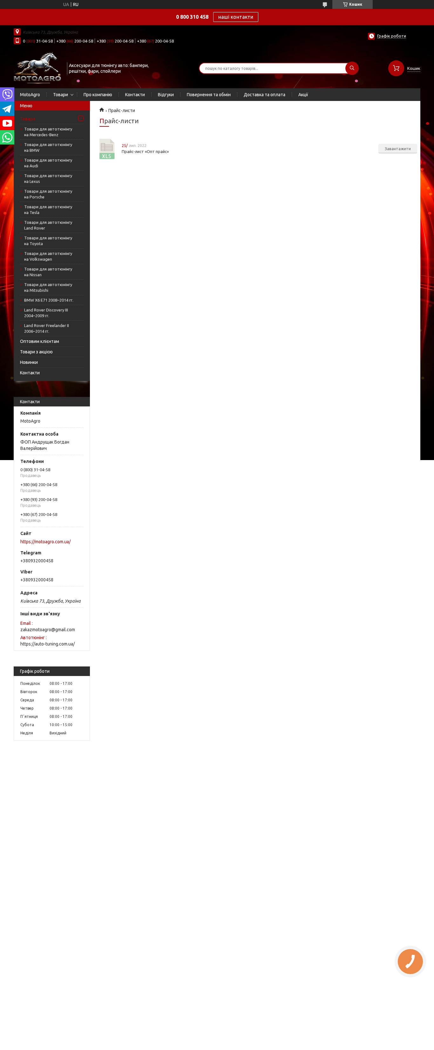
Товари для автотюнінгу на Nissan (48, 272)
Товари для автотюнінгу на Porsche (48, 194)
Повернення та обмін (209, 94)
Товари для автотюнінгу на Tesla (48, 209)
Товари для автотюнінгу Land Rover (48, 225)
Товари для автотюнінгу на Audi (48, 163)
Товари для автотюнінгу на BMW (48, 147)
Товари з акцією (36, 351)
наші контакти (235, 17)
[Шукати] (352, 68)
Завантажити (398, 148)
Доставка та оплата (264, 94)
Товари (60, 94)
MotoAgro (30, 94)
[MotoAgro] (37, 68)
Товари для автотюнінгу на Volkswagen (48, 256)
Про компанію (98, 94)
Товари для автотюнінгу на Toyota (48, 241)
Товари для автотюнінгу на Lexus (48, 178)
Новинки (29, 362)
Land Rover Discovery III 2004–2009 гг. (46, 313)
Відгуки (166, 94)
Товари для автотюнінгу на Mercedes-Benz (48, 132)
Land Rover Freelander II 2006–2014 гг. (46, 328)
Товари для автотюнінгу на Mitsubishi (48, 287)
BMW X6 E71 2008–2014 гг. (48, 300)
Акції (303, 94)
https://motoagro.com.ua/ (45, 541)
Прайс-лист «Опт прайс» (107, 148)
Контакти (135, 94)
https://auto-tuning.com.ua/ (47, 643)
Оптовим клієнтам (39, 341)
